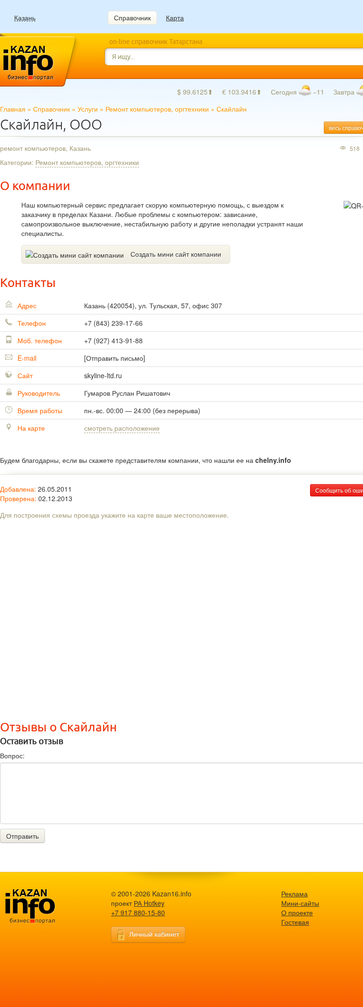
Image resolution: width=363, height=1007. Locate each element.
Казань (24, 17)
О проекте (297, 912)
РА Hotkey (149, 903)
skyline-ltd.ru (103, 375)
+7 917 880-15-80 (138, 912)
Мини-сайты (300, 903)
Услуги (88, 108)
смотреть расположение (122, 428)
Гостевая (295, 922)
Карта (175, 17)
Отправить (22, 836)
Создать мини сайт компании (175, 254)
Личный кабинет (154, 933)
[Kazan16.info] (45, 906)
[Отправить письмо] (114, 358)
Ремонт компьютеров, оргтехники (157, 108)
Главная (13, 108)
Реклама (294, 893)
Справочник (132, 17)
